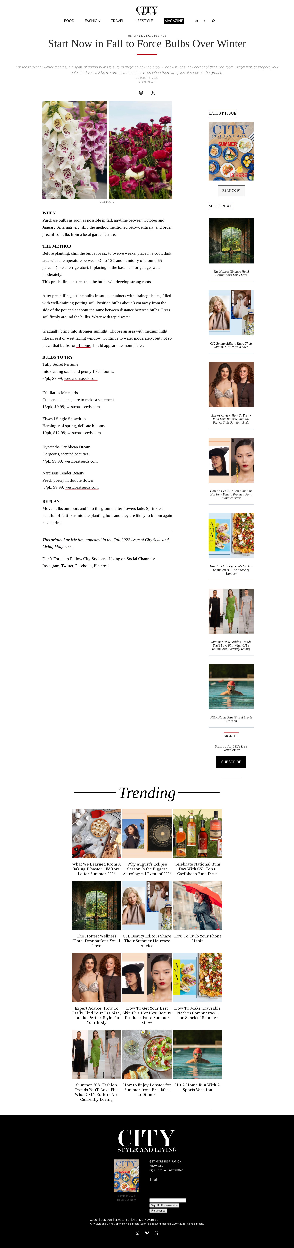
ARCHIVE (137, 1219)
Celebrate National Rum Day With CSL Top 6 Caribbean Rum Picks (197, 869)
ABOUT (94, 1219)
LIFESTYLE (159, 35)
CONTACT (106, 1219)
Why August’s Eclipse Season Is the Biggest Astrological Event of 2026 (147, 869)
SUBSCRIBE (231, 762)
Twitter (67, 565)
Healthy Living (139, 35)
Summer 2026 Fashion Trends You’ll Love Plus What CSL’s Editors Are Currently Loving (231, 645)
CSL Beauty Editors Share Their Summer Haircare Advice (231, 345)
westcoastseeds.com (81, 378)
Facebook (83, 565)
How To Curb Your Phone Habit (197, 938)
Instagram (50, 565)
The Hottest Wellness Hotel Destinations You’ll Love (231, 273)
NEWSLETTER (122, 1219)
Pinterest (101, 565)
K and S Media (195, 1223)
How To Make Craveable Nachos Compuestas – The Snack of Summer (231, 570)
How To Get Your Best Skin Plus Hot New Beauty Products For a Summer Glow (231, 494)
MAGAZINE (174, 21)
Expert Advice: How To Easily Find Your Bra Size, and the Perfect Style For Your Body (231, 419)
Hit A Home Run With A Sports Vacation (231, 719)
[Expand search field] (213, 21)
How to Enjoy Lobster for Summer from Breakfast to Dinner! (147, 1090)
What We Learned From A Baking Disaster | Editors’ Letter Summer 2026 (96, 869)
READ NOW (231, 190)
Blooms (83, 345)
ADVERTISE (151, 1219)
